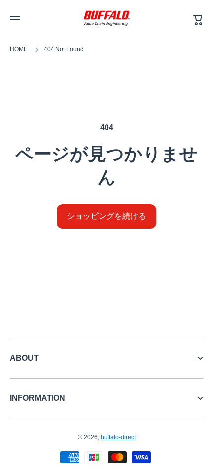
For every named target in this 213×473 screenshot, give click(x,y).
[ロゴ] (106, 17)
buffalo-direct (118, 437)
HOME (19, 49)
